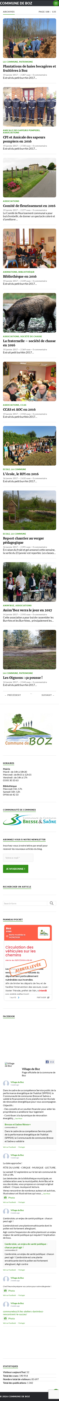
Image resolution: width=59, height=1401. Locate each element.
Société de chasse (31, 336)
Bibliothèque (26, 272)
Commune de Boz (16, 3)
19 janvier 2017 (10, 75)
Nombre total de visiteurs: (17, 1379)
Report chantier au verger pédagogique (23, 540)
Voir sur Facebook (9, 1147)
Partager (21, 1147)
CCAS (23, 405)
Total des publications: (15, 1382)
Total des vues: (11, 1375)
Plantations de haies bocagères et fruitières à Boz (29, 68)
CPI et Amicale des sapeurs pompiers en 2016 (24, 139)
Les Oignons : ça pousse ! (23, 678)
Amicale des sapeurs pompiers (21, 130)
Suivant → (48, 695)
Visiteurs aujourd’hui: (14, 1372)
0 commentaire (40, 75)
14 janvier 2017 (10, 614)
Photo (11, 1197)
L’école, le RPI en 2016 (21, 474)
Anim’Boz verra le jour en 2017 (27, 610)
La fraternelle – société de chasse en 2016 (29, 343)
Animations (10, 272)
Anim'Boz (8, 605)
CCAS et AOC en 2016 (19, 410)
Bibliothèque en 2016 (20, 276)
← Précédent (13, 695)
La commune (10, 62)
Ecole (6, 469)
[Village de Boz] (11, 1064)
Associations (11, 132)
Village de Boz (17, 1082)
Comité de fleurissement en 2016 (29, 206)
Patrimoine (26, 62)
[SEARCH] (51, 903)
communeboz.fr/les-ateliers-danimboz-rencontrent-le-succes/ (23, 1313)
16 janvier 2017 (10, 478)
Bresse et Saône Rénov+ (18, 1124)
